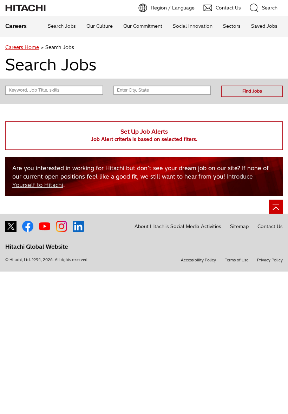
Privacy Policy (270, 260)
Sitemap (239, 226)
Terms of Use (236, 260)
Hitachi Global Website (36, 246)
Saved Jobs (264, 26)
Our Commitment (142, 26)
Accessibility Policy (198, 260)
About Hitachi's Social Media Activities (178, 226)
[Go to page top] (276, 207)
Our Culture (99, 26)
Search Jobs (62, 26)
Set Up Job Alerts (144, 135)
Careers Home (22, 47)
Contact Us (270, 226)
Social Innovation (192, 26)
